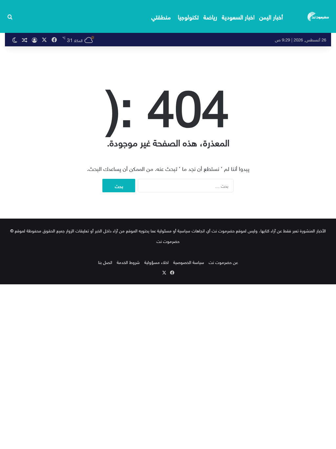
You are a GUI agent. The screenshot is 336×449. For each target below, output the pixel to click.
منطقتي (161, 16)
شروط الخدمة (128, 262)
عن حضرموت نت (223, 262)
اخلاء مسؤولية (156, 262)
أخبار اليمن (271, 16)
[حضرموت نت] (318, 16)
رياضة (210, 16)
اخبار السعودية (238, 16)
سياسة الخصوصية (188, 262)
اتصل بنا (105, 262)
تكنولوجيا (188, 16)
